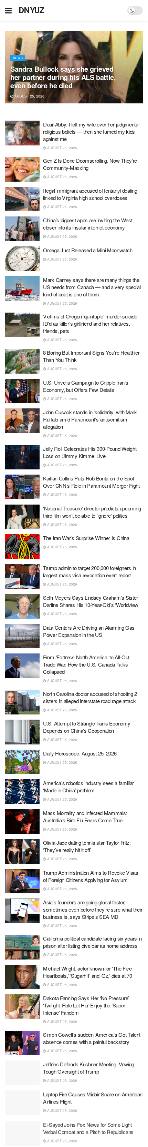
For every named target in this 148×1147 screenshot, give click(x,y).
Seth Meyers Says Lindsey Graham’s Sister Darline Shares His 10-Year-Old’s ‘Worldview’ (91, 601)
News (18, 58)
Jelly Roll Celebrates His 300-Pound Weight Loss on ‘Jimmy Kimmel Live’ (89, 452)
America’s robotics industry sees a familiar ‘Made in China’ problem (88, 786)
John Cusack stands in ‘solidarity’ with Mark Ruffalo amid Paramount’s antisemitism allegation (90, 419)
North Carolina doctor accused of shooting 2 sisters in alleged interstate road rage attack (90, 697)
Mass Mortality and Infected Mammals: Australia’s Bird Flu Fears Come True (85, 816)
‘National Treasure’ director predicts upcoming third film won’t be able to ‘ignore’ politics (92, 512)
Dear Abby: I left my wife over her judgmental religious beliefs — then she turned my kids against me (91, 131)
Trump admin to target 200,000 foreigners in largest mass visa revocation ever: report (89, 571)
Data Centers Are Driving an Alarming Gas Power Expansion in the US (89, 631)
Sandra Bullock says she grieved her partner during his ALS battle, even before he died (63, 77)
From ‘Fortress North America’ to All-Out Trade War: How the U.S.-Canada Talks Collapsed (86, 664)
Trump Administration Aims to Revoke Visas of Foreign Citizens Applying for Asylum (90, 876)
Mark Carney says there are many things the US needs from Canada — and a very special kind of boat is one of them (92, 287)
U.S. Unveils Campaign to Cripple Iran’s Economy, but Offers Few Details (85, 386)
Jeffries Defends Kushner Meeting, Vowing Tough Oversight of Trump (88, 1067)
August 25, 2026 (28, 96)
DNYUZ (31, 10)
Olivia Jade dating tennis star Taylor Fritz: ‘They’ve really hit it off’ (87, 846)
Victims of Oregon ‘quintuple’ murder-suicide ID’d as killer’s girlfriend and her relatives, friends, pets (90, 323)
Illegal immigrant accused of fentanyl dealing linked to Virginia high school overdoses (90, 194)
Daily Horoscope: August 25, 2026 (79, 753)
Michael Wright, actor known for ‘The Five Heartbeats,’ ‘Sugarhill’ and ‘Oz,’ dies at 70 (87, 972)
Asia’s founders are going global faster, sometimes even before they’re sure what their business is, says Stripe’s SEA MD (92, 909)
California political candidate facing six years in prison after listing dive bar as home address (92, 942)
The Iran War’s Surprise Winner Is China (86, 537)
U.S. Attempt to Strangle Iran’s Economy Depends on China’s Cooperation (86, 727)
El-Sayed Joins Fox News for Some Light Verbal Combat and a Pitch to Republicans (88, 1127)
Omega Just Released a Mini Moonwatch (87, 250)
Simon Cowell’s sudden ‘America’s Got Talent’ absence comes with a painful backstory (92, 1038)
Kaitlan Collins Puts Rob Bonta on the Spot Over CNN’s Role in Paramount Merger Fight (91, 482)
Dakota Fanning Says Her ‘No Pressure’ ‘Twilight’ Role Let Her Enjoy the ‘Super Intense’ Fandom (86, 1005)
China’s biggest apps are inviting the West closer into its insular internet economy (87, 223)
